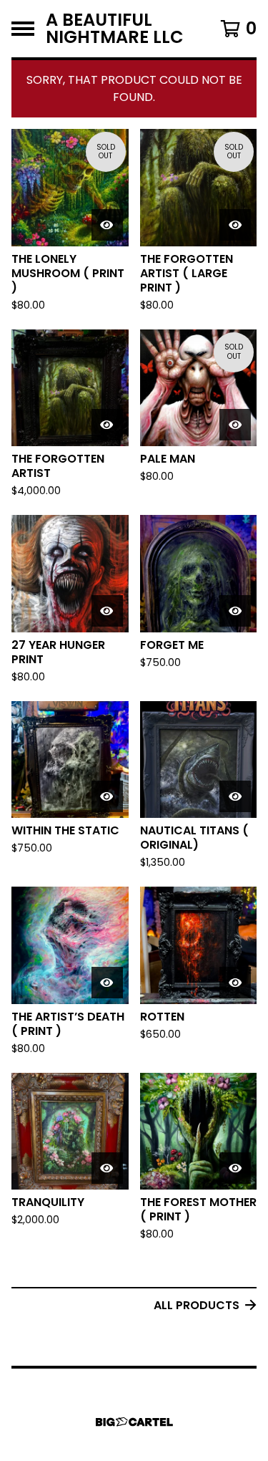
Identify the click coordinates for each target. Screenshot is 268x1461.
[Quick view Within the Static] (107, 796)
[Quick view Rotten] (235, 982)
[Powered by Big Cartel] (134, 1422)
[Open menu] (22, 28)
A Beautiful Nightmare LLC (115, 28)
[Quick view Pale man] (235, 424)
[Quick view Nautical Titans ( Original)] (235, 796)
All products (196, 1305)
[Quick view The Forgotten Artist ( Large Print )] (235, 225)
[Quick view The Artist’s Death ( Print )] (107, 982)
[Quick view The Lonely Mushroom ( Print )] (107, 225)
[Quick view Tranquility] (107, 1168)
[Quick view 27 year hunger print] (107, 611)
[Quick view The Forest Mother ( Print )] (235, 1168)
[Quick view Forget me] (235, 611)
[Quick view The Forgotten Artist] (107, 424)
